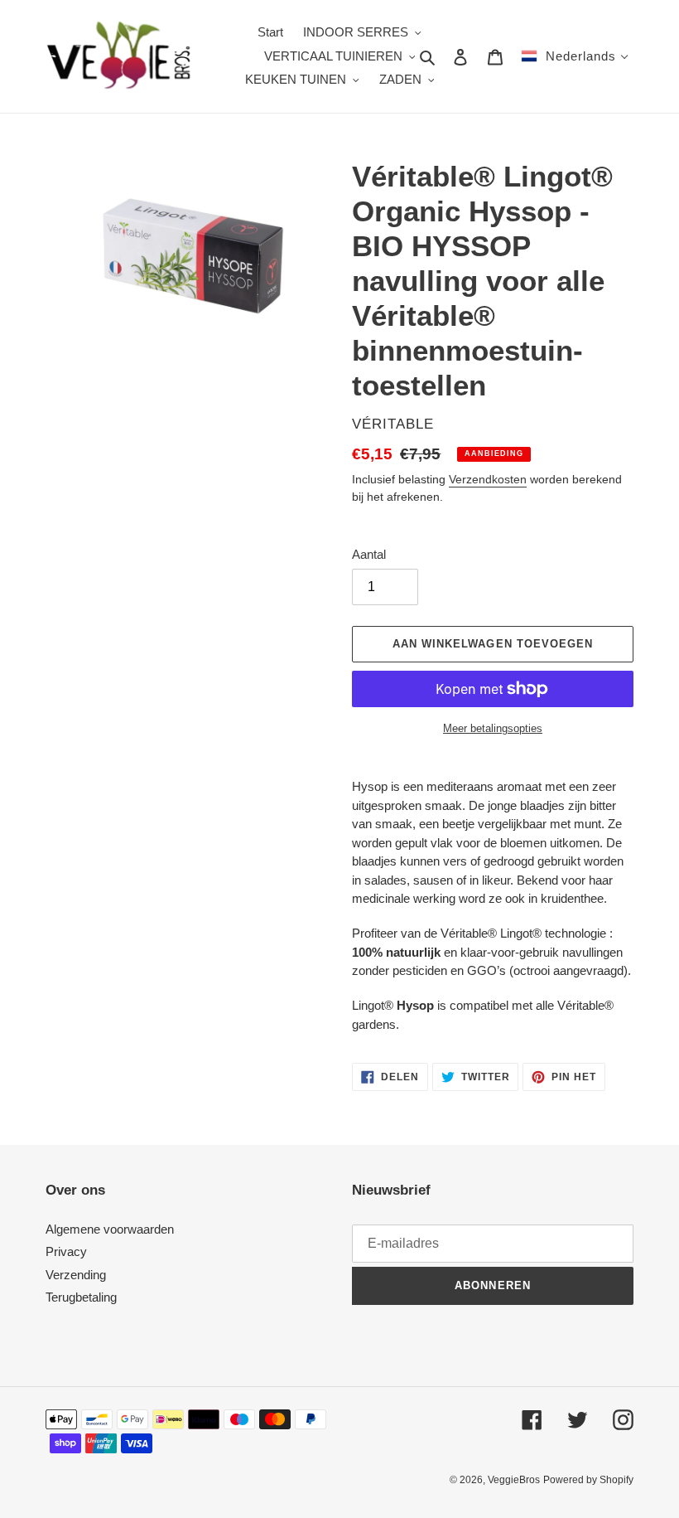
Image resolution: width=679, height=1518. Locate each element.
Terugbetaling (81, 1297)
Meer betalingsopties (492, 728)
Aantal (369, 554)
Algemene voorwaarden (110, 1229)
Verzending (76, 1275)
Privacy (66, 1251)
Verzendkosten (488, 479)
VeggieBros (514, 1480)
